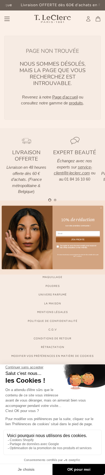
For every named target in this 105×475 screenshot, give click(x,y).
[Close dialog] (101, 208)
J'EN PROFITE (78, 240)
